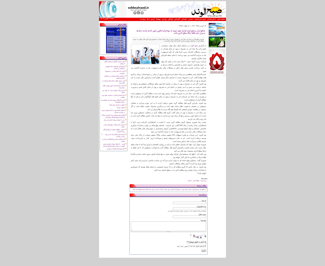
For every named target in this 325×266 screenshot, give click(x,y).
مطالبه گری (196, 180)
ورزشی (164, 19)
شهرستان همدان (200, 19)
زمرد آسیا (203, 180)
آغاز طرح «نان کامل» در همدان (116, 149)
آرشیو (153, 19)
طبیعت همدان (121, 107)
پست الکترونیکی (201, 206)
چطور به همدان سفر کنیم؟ (117, 105)
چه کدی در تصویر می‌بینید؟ (196, 242)
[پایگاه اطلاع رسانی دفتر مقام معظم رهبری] (217, 47)
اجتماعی (184, 19)
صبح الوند (194, 46)
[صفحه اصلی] (162, 17)
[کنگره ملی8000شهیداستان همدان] (217, 76)
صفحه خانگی (202, 214)
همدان (189, 180)
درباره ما (142, 19)
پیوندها (158, 19)
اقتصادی (177, 19)
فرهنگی (170, 19)
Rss (148, 19)
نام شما (204, 200)
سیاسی (190, 19)
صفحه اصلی (221, 19)
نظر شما (203, 220)
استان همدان (211, 19)
